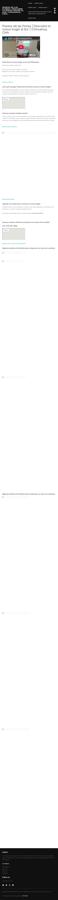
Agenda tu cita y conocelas (9, 126)
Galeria (30, 3)
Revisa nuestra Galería (8, 199)
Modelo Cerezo (38, 3)
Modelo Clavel (32, 7)
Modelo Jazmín (42, 7)
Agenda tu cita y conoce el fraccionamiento (14, 243)
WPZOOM (25, 896)
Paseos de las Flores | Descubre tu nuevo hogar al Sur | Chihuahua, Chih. (13, 10)
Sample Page (32, 18)
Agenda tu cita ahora (7, 82)
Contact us (5, 873)
